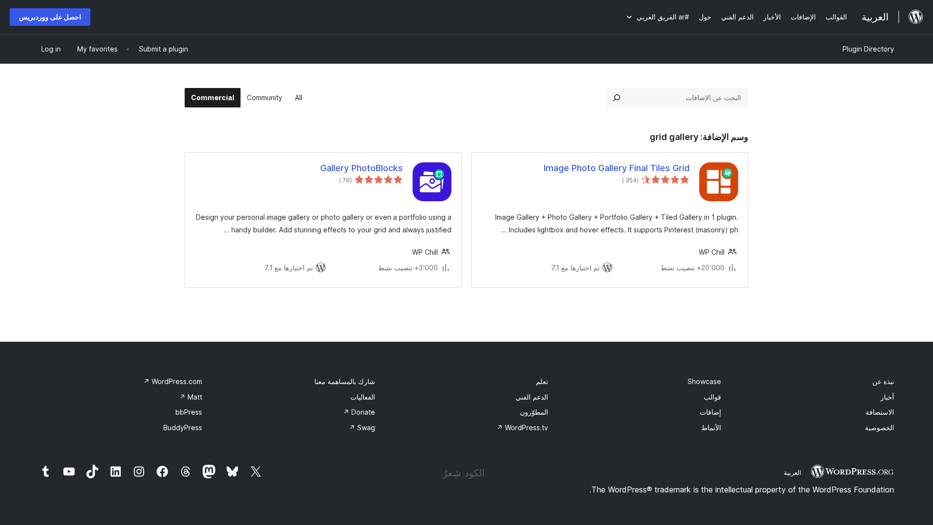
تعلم (542, 381)
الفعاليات (362, 397)
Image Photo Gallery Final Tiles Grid (617, 168)
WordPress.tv (522, 427)
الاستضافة (879, 412)
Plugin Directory (868, 49)
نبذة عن (883, 381)
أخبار (887, 397)
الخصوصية (879, 427)
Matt (190, 397)
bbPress (188, 412)
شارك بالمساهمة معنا (344, 381)
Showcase (704, 381)
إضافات (710, 412)
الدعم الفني (532, 397)
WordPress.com (172, 381)
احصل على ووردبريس (50, 17)
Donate (359, 412)
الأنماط (711, 427)
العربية (792, 472)
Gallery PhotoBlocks (361, 168)
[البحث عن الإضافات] (616, 97)
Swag (362, 427)
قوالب (712, 397)
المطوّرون (534, 412)
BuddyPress (182, 427)
